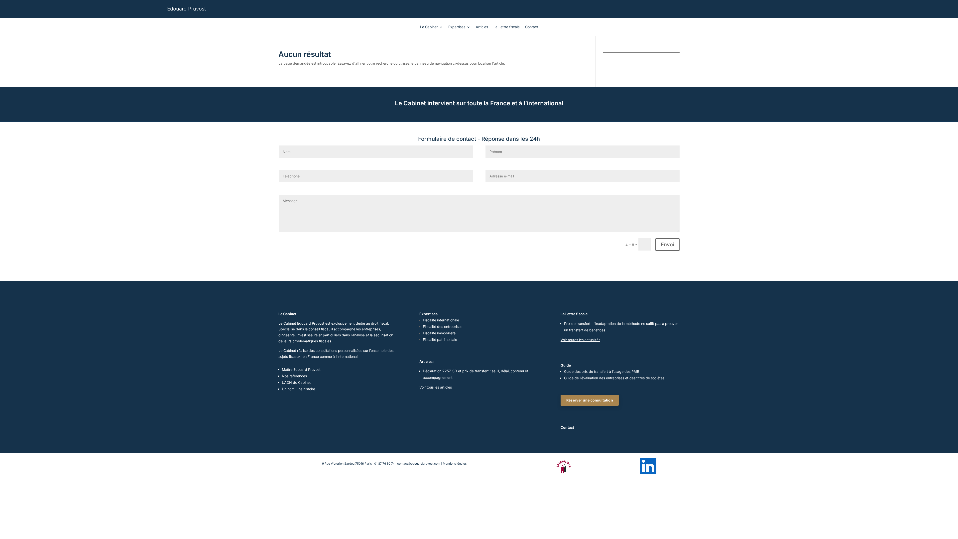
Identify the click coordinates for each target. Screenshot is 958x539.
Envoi (667, 245)
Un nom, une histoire (298, 389)
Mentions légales (455, 463)
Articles (482, 27)
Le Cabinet (429, 27)
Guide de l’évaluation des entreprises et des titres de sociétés (614, 378)
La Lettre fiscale (506, 27)
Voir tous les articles (435, 387)
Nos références (294, 376)
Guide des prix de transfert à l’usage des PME (601, 371)
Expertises (456, 27)
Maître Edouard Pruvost (301, 369)
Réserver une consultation (589, 400)
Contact (531, 27)
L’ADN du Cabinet (296, 382)
